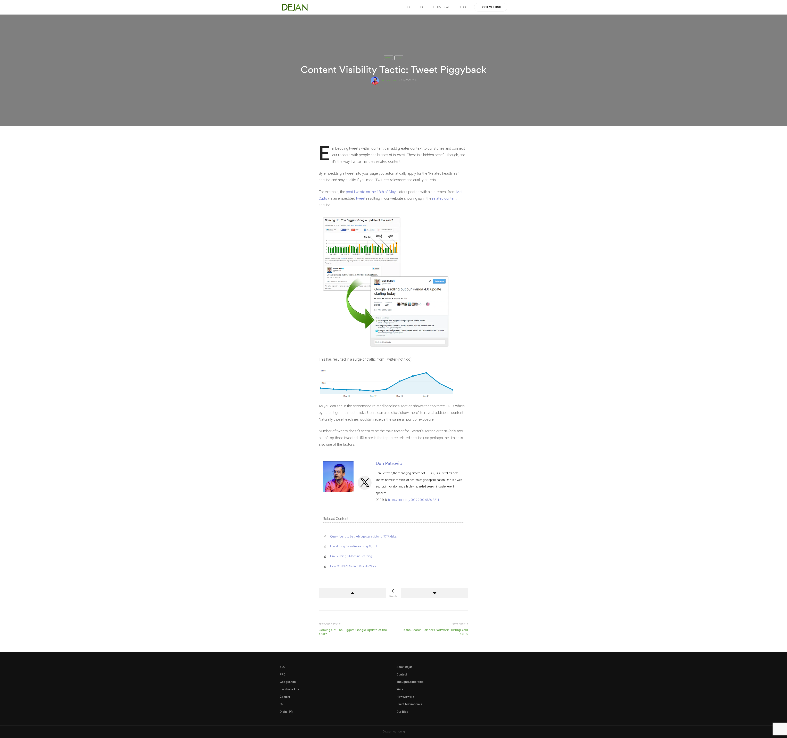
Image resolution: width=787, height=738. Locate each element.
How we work (405, 696)
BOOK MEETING (490, 7)
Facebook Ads (289, 689)
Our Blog (402, 711)
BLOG (462, 7)
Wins (400, 689)
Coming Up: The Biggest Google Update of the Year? (353, 632)
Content (285, 696)
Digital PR (286, 711)
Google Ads (288, 681)
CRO (282, 704)
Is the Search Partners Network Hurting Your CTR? (435, 632)
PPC (421, 7)
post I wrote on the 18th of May (371, 192)
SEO (408, 7)
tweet (360, 198)
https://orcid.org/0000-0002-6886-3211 (413, 499)
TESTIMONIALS (441, 7)
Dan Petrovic (389, 80)
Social (399, 58)
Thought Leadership (410, 681)
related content (444, 198)
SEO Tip (388, 58)
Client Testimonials (409, 704)
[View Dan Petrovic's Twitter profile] (365, 483)
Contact (402, 674)
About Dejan (405, 667)
